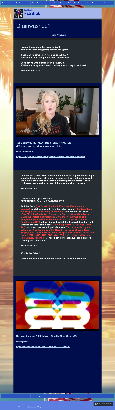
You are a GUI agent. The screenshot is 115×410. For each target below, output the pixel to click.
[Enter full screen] (97, 135)
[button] (4, 3)
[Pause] (18, 135)
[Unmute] (21, 135)
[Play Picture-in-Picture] (94, 135)
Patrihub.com (32, 407)
